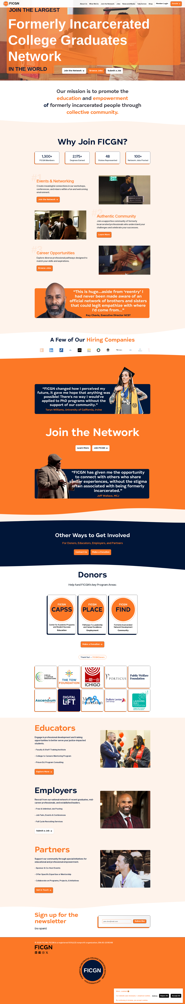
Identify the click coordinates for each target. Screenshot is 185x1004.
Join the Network (107, 4)
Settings (154, 996)
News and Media (128, 4)
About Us (83, 4)
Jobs (118, 4)
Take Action (141, 4)
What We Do (94, 4)
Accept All (176, 996)
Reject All (164, 996)
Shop (151, 4)
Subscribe (140, 921)
